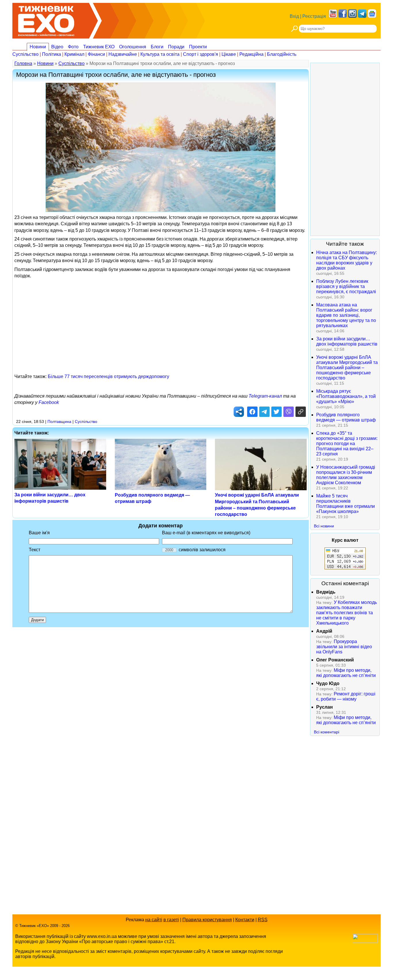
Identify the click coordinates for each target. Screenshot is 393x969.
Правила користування (207, 919)
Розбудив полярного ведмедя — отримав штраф (346, 417)
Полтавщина (59, 421)
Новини (38, 46)
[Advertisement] (160, 321)
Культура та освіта (160, 54)
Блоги (157, 46)
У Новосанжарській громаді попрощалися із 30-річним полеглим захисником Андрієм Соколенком (345, 475)
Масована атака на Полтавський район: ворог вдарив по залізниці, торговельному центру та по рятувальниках (346, 315)
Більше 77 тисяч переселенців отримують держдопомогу (108, 376)
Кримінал (74, 54)
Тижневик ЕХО (99, 46)
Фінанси (96, 54)
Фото (73, 46)
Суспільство (25, 54)
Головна (23, 63)
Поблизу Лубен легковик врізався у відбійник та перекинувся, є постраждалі (346, 286)
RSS (263, 919)
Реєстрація (314, 16)
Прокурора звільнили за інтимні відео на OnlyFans (344, 646)
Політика (51, 54)
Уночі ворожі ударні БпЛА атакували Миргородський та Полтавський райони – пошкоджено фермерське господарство (347, 367)
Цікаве (229, 54)
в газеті (171, 919)
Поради (176, 46)
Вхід (294, 16)
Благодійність (281, 54)
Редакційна (251, 54)
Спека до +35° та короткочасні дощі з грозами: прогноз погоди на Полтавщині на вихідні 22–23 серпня (346, 443)
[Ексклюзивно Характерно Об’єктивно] (46, 19)
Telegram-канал (265, 396)
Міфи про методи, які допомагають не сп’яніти (346, 673)
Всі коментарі (326, 732)
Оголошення (132, 46)
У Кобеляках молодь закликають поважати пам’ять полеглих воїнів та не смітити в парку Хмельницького (346, 612)
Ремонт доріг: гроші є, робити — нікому (345, 696)
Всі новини (324, 526)
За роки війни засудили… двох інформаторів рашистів (346, 341)
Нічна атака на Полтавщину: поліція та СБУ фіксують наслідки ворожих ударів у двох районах (346, 260)
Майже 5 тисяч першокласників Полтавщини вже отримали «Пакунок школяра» (345, 503)
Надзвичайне (122, 54)
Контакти (244, 919)
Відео (57, 46)
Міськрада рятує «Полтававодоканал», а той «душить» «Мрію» (346, 396)
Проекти (198, 46)
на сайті (153, 919)
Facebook (49, 402)
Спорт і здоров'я (200, 54)
